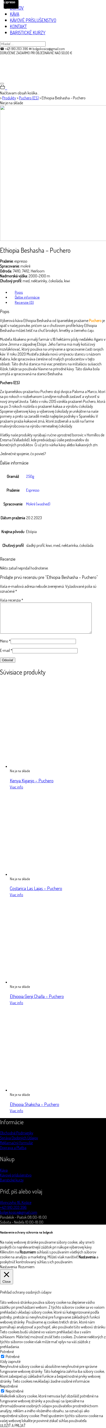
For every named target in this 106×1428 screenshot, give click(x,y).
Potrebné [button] (7, 1351)
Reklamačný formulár (16, 1142)
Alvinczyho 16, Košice (15, 1202)
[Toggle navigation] (2, 83)
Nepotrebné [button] (9, 1386)
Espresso (32, 490)
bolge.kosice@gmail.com (18, 1212)
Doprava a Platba (13, 1147)
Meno (5, 641)
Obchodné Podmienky (16, 1132)
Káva (4, 1170)
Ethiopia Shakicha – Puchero (34, 1104)
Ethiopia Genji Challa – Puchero (37, 996)
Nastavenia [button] (8, 1266)
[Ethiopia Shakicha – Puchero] (53, 1090)
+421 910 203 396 (13, 1207)
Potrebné (12, 1356)
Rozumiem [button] (26, 1266)
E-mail (6, 650)
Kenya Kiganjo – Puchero (31, 780)
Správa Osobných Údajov (19, 1137)
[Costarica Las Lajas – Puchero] (53, 874)
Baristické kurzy (12, 1180)
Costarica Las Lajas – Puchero (36, 888)
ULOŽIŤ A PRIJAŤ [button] (13, 1425)
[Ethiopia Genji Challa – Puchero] (53, 982)
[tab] (58, 292)
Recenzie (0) (24, 302)
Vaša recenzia (11, 600)
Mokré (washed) (38, 503)
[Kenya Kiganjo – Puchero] (53, 766)
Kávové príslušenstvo (16, 1175)
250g (30, 476)
